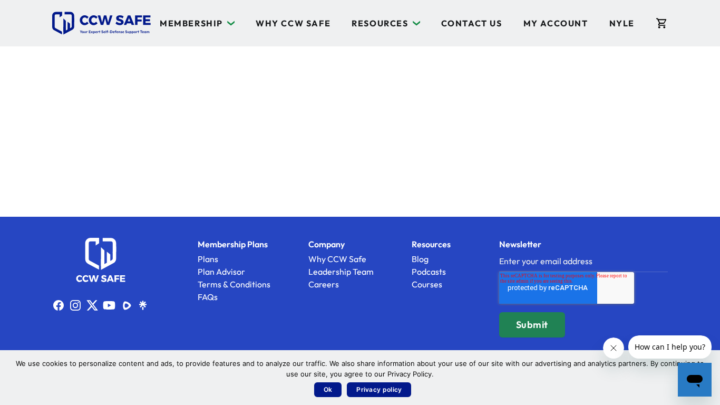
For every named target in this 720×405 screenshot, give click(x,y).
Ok (328, 389)
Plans (208, 259)
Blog (420, 259)
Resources (380, 23)
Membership (191, 23)
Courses (427, 284)
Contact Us (471, 23)
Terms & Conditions (234, 284)
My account (555, 23)
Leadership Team (341, 271)
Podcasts (429, 271)
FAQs (208, 297)
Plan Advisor (221, 271)
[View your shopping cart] (662, 23)
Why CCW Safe (293, 23)
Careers (323, 284)
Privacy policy (379, 389)
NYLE (622, 23)
